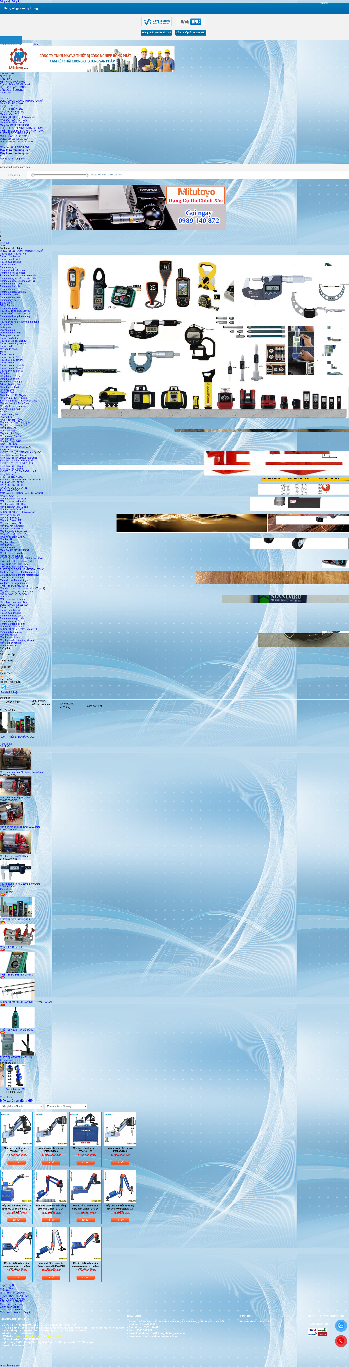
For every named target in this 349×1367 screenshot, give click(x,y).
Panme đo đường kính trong (15, 316)
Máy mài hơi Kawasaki (12, 525)
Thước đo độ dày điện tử (13, 340)
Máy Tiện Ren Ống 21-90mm (15, 797)
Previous (4, 242)
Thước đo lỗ (6, 346)
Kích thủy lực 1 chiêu (11, 466)
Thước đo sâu (7, 354)
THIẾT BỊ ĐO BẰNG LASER (15, 133)
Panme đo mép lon (10, 297)
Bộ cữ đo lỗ (6, 302)
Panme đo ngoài (8, 267)
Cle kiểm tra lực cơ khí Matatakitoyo (19, 572)
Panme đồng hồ (8, 300)
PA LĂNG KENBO (9, 490)
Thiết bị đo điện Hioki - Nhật (14, 564)
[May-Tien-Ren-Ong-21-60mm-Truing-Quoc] (15, 769)
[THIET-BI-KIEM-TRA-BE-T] (32, 732)
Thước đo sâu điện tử (11, 357)
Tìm (36, 44)
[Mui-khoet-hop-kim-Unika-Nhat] (23, 1086)
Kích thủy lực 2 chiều (11, 468)
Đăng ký (16, 1)
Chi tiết (16, 1162)
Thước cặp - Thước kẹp (13, 253)
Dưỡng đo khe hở (9, 335)
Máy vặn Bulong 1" (10, 517)
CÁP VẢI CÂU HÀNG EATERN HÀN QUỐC (23, 493)
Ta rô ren (4, 596)
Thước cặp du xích (10, 259)
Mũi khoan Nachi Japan (12, 599)
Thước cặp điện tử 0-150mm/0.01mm (20, 883)
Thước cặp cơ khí (9, 607)
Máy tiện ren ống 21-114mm (14, 856)
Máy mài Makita (8, 634)
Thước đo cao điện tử (11, 370)
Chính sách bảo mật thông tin (15, 1312)
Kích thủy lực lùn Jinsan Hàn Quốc (18, 457)
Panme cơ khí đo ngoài (12, 272)
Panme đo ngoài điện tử (12, 621)
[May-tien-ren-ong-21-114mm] (15, 853)
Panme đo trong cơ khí (12, 618)
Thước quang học (9, 414)
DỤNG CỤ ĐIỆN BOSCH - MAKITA (18, 141)
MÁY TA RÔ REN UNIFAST (14, 125)
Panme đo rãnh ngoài (11, 283)
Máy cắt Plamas (8, 547)
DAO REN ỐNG (8, 444)
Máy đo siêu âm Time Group (15, 403)
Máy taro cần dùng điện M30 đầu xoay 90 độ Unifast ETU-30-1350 (16, 1208)
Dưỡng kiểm (6, 417)
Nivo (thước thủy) (9, 387)
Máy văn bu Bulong (10, 515)
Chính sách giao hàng (11, 1304)
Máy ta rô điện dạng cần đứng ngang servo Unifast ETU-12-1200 (85, 1266)
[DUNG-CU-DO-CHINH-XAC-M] (17, 999)
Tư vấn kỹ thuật (9, 692)
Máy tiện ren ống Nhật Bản (14, 425)
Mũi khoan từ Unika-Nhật (13, 501)
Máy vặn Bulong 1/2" (11, 520)
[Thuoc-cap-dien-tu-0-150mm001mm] (15, 881)
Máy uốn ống (7, 438)
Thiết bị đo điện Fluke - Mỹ (14, 566)
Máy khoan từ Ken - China (14, 506)
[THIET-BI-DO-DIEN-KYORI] (17, 972)
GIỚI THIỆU (6, 76)
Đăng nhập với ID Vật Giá (156, 32)
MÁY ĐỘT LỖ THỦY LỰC (13, 119)
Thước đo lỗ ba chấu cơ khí (15, 313)
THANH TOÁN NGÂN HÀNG (15, 84)
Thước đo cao (7, 362)
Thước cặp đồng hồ (10, 262)
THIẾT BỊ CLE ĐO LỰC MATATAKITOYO (22, 130)
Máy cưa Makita (8, 645)
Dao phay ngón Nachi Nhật (14, 602)
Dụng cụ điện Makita (11, 632)
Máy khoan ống (8, 428)
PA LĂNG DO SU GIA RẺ (13, 487)
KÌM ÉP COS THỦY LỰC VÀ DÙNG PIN (21, 479)
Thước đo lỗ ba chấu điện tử (15, 311)
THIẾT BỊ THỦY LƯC (11, 109)
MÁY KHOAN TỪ (9, 114)
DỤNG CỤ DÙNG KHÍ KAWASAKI (18, 117)
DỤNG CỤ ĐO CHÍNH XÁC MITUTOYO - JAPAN (26, 1002)
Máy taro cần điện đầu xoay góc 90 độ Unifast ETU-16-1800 (120, 1208)
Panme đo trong (8, 308)
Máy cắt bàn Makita (10, 643)
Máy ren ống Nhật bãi (11, 436)
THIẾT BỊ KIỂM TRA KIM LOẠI (16, 1057)
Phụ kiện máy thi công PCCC (15, 447)
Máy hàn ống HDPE (10, 441)
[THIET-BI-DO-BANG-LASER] (17, 916)
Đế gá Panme (7, 305)
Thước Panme (7, 264)
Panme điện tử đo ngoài (12, 270)
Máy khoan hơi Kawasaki (13, 531)
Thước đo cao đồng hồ (12, 368)
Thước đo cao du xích (12, 365)
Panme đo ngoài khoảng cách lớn (17, 281)
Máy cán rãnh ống (9, 433)
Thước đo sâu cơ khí (11, 359)
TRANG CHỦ (7, 73)
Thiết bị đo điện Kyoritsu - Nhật (16, 561)
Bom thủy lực (7, 474)
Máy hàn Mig (7, 542)
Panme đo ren (7, 289)
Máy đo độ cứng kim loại (13, 406)
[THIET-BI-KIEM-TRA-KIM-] (17, 1054)
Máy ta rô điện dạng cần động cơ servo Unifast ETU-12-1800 (51, 1266)
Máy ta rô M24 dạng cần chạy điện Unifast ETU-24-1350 (85, 1208)
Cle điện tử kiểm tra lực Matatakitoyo (19, 574)
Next (2, 245)
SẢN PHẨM (6, 79)
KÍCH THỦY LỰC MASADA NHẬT (18, 471)
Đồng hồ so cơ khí (10, 379)
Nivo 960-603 (7, 389)
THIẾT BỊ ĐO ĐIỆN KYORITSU (16, 974)
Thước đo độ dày (9, 338)
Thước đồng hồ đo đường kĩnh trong (19, 321)
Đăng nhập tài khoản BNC (190, 32)
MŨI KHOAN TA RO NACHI (14, 136)
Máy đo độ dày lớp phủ (12, 626)
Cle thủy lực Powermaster (13, 583)
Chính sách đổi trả (9, 1306)
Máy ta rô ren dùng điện (12, 158)
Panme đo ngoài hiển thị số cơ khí (18, 278)
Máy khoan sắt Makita (11, 637)
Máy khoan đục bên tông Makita (17, 640)
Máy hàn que (7, 545)
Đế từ (3, 351)
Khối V (3, 411)
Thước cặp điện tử (10, 256)
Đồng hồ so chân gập (11, 381)
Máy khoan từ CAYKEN (12, 509)
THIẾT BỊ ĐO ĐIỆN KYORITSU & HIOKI (21, 128)
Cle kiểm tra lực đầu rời (12, 577)
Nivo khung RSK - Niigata (13, 398)
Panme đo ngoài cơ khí (12, 615)
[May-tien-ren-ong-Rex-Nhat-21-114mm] (11, 824)
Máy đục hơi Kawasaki (12, 528)
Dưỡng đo (5, 327)
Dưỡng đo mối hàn (10, 408)
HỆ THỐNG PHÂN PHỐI (13, 81)
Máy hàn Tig (6, 539)
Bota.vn (16, 1365)
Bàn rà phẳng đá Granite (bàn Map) (18, 400)
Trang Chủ (5, 92)
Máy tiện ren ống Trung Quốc (15, 422)
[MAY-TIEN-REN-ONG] (17, 944)
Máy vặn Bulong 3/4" (11, 523)
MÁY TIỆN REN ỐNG (11, 103)
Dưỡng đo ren (7, 330)
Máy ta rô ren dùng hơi (12, 555)
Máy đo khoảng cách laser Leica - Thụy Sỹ (22, 588)
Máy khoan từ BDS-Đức (13, 504)
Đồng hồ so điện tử (10, 376)
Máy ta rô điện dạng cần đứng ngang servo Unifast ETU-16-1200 (16, 1266)
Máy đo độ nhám (9, 349)
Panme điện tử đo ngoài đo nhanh (18, 275)
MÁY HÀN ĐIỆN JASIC (12, 122)
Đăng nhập (5, 1)
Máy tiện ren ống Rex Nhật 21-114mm (20, 826)
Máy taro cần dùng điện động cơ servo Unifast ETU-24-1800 (51, 1208)
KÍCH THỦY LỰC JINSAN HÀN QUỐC (20, 452)
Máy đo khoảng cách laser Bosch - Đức (21, 591)
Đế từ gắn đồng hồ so (11, 384)
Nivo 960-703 (7, 392)
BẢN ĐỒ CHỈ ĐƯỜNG (12, 90)
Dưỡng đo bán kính (10, 332)
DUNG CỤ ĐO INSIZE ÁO (14, 139)
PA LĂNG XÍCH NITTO (12, 111)
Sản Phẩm (5, 98)
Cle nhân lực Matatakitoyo (14, 580)
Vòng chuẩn (6, 324)
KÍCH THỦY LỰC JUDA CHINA (16, 463)
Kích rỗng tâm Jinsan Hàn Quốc (17, 460)
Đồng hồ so (6, 373)
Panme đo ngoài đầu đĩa (13, 291)
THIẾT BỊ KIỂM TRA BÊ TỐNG (32, 736)
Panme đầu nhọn (9, 294)
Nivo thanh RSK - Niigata (13, 395)
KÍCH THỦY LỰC (9, 106)
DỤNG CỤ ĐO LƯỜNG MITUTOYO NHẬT (22, 100)
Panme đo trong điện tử (12, 623)
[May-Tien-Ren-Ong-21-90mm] (15, 795)
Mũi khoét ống (7, 430)
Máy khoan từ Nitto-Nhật (13, 498)
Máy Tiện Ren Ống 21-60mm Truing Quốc (22, 772)
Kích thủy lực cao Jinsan (13, 455)
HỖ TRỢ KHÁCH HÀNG (13, 87)
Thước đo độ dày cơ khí (13, 343)
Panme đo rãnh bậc (10, 286)
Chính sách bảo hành (11, 1309)
